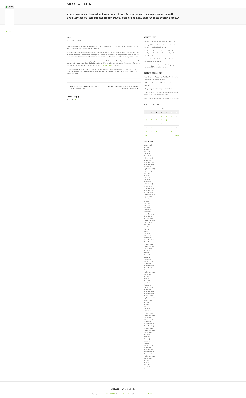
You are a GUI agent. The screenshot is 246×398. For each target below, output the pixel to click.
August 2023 (148, 222)
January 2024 (148, 212)
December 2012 (149, 349)
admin (79, 40)
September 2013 (149, 330)
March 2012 (147, 369)
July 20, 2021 (71, 40)
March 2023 (147, 233)
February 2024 (148, 209)
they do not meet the (106, 65)
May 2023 (147, 229)
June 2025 (147, 175)
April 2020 (147, 308)
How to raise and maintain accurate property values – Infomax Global (84, 87)
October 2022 (148, 244)
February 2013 (148, 345)
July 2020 (147, 302)
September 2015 (149, 315)
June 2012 (147, 362)
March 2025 (147, 181)
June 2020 (147, 304)
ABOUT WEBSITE (79, 4)
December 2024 (149, 188)
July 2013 (147, 334)
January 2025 (148, 186)
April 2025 (147, 179)
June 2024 (147, 201)
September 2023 (149, 220)
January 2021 (148, 289)
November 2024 (149, 190)
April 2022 (147, 257)
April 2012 (147, 367)
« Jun (145, 135)
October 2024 (148, 192)
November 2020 (149, 293)
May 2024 (147, 203)
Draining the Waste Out (164, 89)
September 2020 (149, 298)
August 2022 (148, 248)
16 (166, 123)
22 (161, 127)
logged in (78, 100)
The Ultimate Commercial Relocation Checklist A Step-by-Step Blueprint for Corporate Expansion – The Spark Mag (160, 53)
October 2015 (148, 313)
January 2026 (148, 160)
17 (171, 123)
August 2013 (148, 332)
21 (156, 127)
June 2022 (147, 253)
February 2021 (148, 287)
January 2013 (148, 347)
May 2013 (147, 339)
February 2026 (148, 158)
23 (166, 127)
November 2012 (149, 352)
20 (151, 127)
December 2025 (149, 162)
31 (171, 131)
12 (146, 123)
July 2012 (147, 360)
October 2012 (148, 354)
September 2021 (149, 272)
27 (151, 131)
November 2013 (149, 326)
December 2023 (149, 214)
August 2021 (148, 274)
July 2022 (147, 250)
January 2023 (148, 237)
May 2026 (147, 151)
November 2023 (149, 216)
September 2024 (149, 194)
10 (171, 120)
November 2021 (149, 268)
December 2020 (149, 291)
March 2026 (147, 156)
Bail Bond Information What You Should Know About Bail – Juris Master (123, 87)
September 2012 (149, 356)
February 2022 (148, 261)
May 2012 (147, 364)
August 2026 (148, 145)
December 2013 (149, 324)
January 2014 (148, 321)
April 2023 (147, 231)
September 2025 (149, 169)
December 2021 (149, 265)
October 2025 (148, 166)
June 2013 (147, 336)
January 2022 (148, 263)
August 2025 (148, 171)
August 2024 (148, 197)
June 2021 (147, 278)
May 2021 (147, 280)
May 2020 (147, 306)
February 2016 (148, 311)
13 (151, 123)
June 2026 (147, 149)
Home (69, 37)
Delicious (9, 32)
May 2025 (147, 177)
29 (161, 131)
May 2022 (147, 255)
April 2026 (147, 153)
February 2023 (148, 235)
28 (156, 131)
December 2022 (149, 240)
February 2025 (148, 184)
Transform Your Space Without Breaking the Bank (160, 41)
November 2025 (149, 164)
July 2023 (147, 225)
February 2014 (148, 319)
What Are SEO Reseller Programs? (167, 98)
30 (166, 131)
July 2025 (147, 173)
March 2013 (147, 343)
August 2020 (148, 300)
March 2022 (147, 259)
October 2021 (148, 270)
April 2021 (147, 283)
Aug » (177, 135)
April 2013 (147, 341)
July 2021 (147, 276)
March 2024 (147, 207)
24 (171, 127)
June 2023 (147, 227)
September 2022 (149, 246)
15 (161, 123)
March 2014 (147, 317)
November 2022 (149, 242)
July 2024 (147, 199)
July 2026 (147, 147)
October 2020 (148, 296)
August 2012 (148, 358)
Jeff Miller (147, 83)
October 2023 (148, 218)
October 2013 (148, 328)
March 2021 (147, 285)
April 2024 (147, 205)
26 (146, 131)
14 (156, 123)
